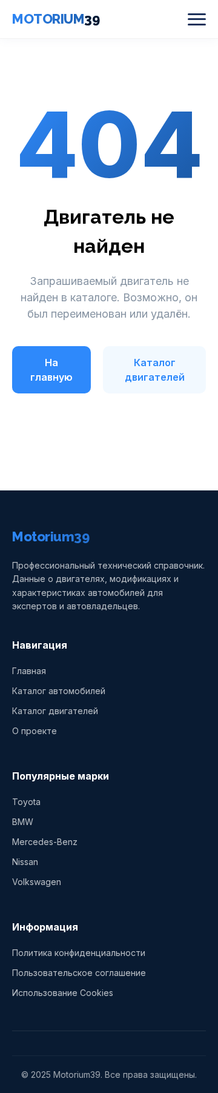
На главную (51, 369)
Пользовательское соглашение (79, 973)
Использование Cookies (62, 993)
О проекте (34, 731)
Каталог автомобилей (58, 691)
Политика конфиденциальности (78, 953)
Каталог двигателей (155, 369)
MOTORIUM (55, 19)
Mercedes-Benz (45, 842)
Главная (29, 671)
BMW (22, 822)
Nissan (25, 862)
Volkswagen (36, 882)
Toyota (26, 802)
